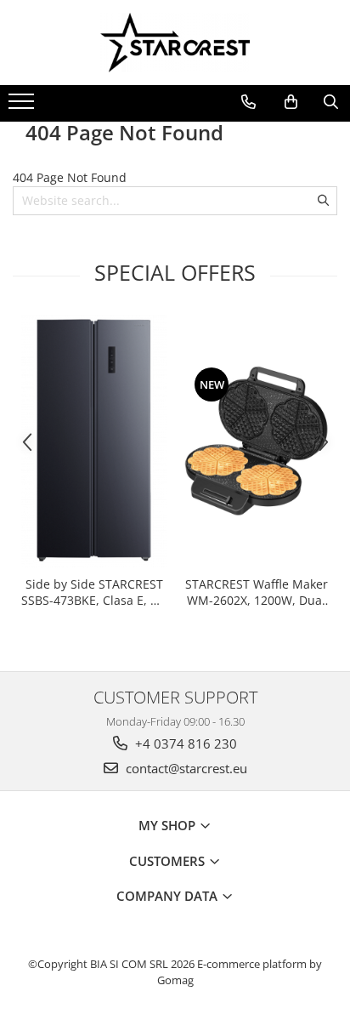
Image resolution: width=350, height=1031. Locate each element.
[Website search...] (331, 102)
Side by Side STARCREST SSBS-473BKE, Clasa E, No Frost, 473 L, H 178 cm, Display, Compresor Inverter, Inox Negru (94, 592)
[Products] (23, 106)
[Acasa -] (175, 42)
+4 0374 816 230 (184, 743)
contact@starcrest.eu (184, 768)
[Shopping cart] (291, 102)
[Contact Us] (248, 102)
